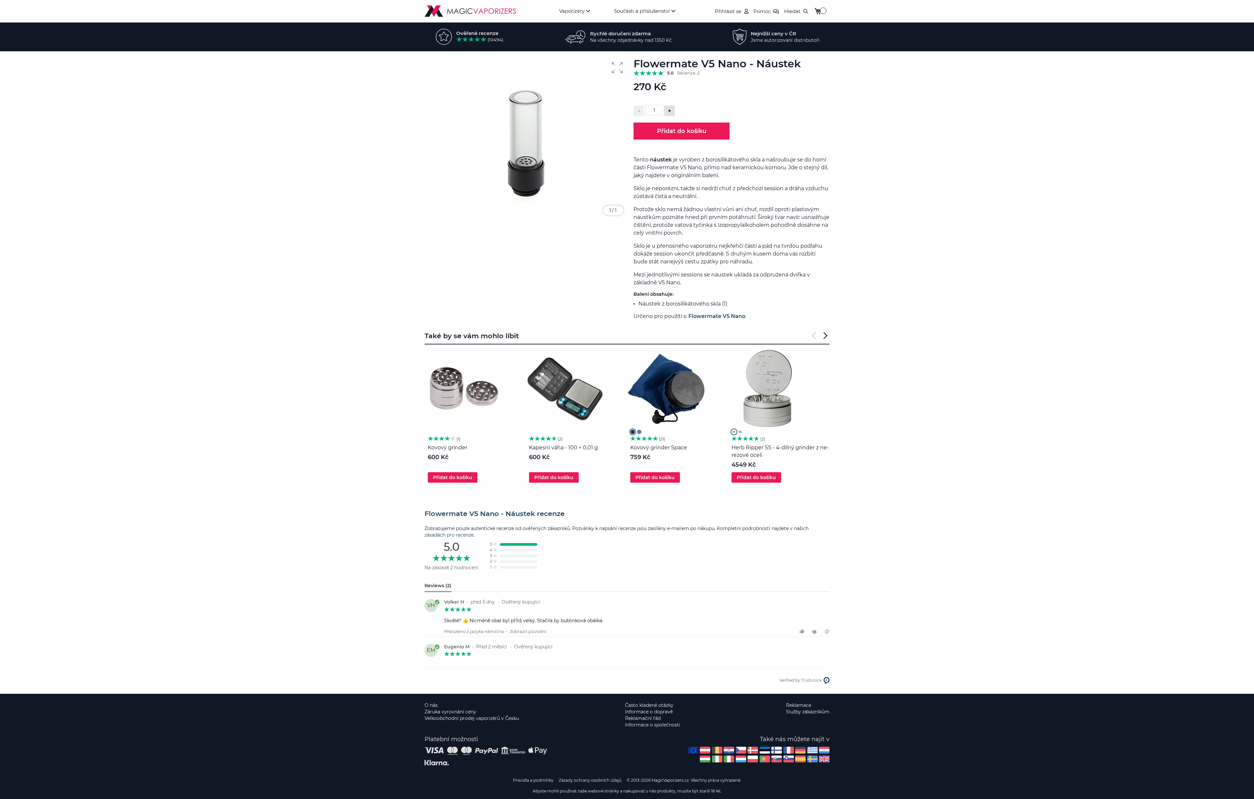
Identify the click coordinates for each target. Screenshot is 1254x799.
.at (705, 750)
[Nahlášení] (827, 631)
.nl (824, 750)
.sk (776, 759)
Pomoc (762, 11)
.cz (741, 750)
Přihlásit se (728, 11)
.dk (753, 750)
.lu (741, 759)
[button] (617, 67)
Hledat (792, 11)
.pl (753, 759)
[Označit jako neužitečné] (815, 631)
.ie (717, 759)
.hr (729, 750)
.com (693, 750)
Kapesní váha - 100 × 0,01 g (563, 447)
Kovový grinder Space (658, 447)
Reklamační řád (643, 718)
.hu (705, 759)
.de (800, 750)
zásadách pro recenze (449, 535)
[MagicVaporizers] (470, 11)
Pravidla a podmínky (533, 780)
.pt (765, 759)
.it (729, 759)
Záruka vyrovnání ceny (450, 712)
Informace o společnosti (652, 725)
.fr (788, 750)
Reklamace (798, 705)
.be (717, 750)
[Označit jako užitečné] (803, 631)
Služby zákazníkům (807, 712)
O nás (431, 705)
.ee (765, 750)
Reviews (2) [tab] (438, 586)
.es (800, 759)
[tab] (627, 514)
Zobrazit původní (528, 631)
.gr (812, 750)
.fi (776, 750)
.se (812, 759)
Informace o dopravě (649, 712)
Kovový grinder (447, 447)
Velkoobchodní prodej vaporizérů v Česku (472, 718)
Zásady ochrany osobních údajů (590, 780)
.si (788, 759)
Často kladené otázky (649, 705)
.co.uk (824, 759)
